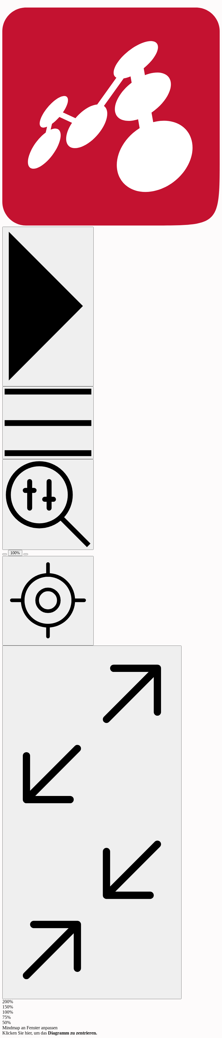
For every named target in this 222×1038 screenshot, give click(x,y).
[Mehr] (48, 422)
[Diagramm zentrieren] (48, 601)
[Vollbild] (92, 822)
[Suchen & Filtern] (48, 504)
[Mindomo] (111, 223)
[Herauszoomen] (4, 554)
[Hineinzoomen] (25, 554)
